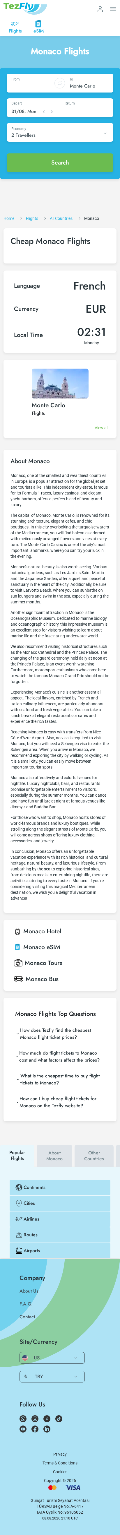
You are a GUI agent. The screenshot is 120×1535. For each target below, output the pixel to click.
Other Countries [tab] (94, 1155)
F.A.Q (25, 1303)
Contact (27, 1316)
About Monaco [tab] (54, 1155)
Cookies (60, 1471)
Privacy (60, 1454)
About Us (29, 1291)
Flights (38, 413)
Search (60, 162)
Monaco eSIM (41, 947)
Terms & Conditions (60, 1463)
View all (101, 427)
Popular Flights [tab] (17, 1155)
